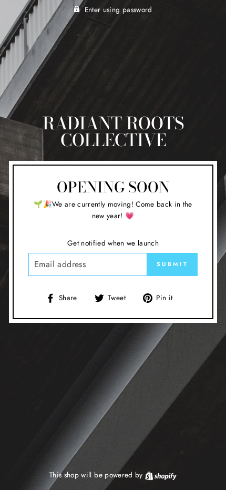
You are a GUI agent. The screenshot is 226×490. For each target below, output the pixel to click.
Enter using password (118, 9)
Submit (172, 264)
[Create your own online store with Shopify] (161, 474)
